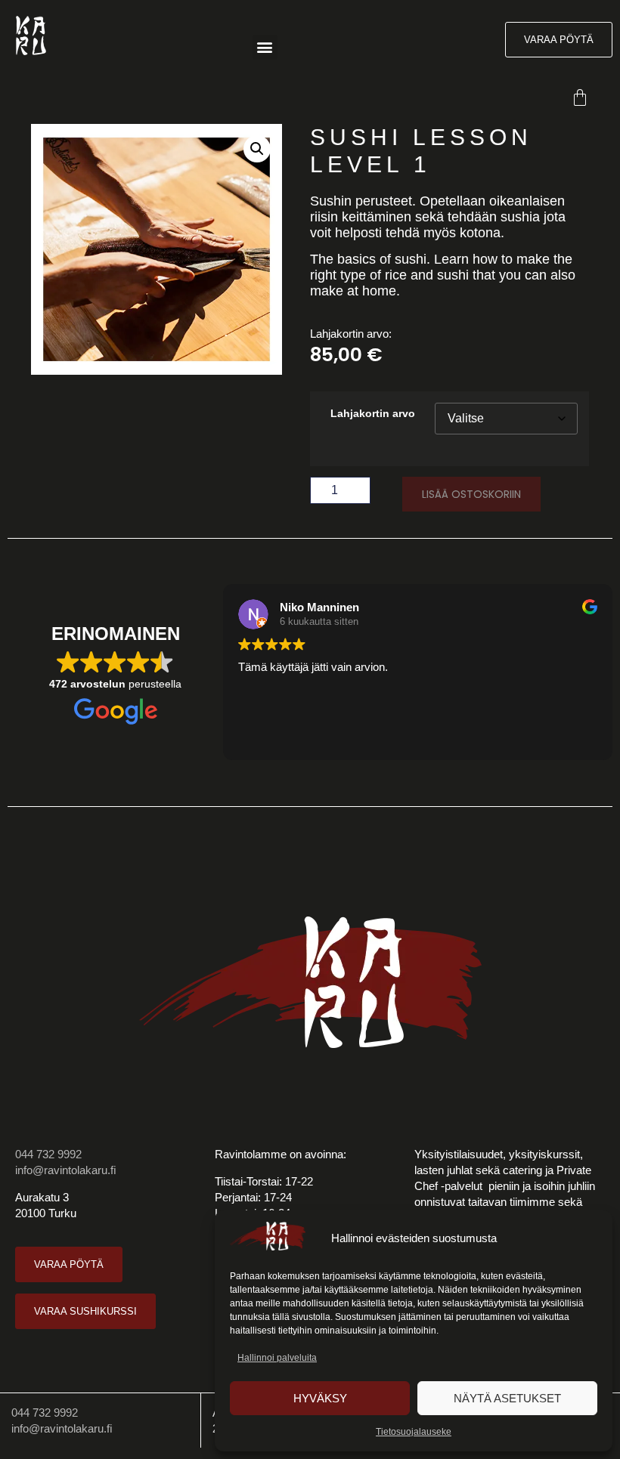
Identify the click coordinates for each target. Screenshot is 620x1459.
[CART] (582, 97)
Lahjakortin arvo (372, 414)
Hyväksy (320, 1398)
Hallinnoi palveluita (277, 1357)
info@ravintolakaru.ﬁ (65, 1170)
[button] (265, 47)
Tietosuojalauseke (413, 1432)
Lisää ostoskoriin (471, 494)
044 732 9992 (48, 1154)
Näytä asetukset (507, 1398)
